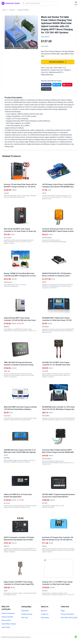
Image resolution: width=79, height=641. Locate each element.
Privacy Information (67, 614)
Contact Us (44, 614)
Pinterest (68, 84)
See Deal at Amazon (56, 62)
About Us (44, 611)
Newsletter (25, 611)
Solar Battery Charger (9, 624)
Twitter (58, 84)
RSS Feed (24, 618)
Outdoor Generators (8, 613)
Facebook (47, 84)
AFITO (47, 37)
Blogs (63, 611)
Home (4, 10)
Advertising (45, 618)
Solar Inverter (6, 620)
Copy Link (47, 89)
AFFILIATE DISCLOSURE (69, 618)
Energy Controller (7, 617)
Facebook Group (26, 614)
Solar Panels (6, 627)
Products (12, 10)
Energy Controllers (23, 10)
